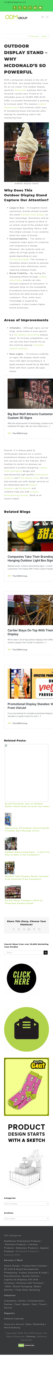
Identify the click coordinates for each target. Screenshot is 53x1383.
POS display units (29, 478)
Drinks (22, 1300)
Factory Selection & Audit (33, 1272)
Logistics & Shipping (15, 1279)
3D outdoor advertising (26, 334)
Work (20, 1260)
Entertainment (36, 1300)
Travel (42, 1304)
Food (17, 1304)
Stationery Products (27, 1248)
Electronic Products (15, 1244)
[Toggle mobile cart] (42, 17)
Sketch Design (12, 1265)
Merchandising (12, 1327)
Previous (34, 36)
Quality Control (30, 1276)
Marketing (38, 1324)
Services (8, 1260)
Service (8, 1307)
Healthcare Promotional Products (22, 1241)
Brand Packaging (22, 1286)
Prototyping (10, 1272)
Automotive (10, 1300)
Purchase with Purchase (29, 1283)
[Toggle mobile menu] (47, 17)
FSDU (8, 1286)
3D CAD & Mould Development (21, 1269)
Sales (29, 1324)
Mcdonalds (20, 90)
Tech (34, 1304)
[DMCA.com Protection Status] (26, 1345)
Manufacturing (12, 1276)
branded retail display (33, 214)
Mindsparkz (24, 488)
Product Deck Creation (34, 1265)
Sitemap (30, 1336)
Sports (25, 1304)
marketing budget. (20, 259)
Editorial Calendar (14, 1318)
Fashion (8, 1304)
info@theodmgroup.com (15, 2)
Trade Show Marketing (27, 1289)
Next (44, 36)
